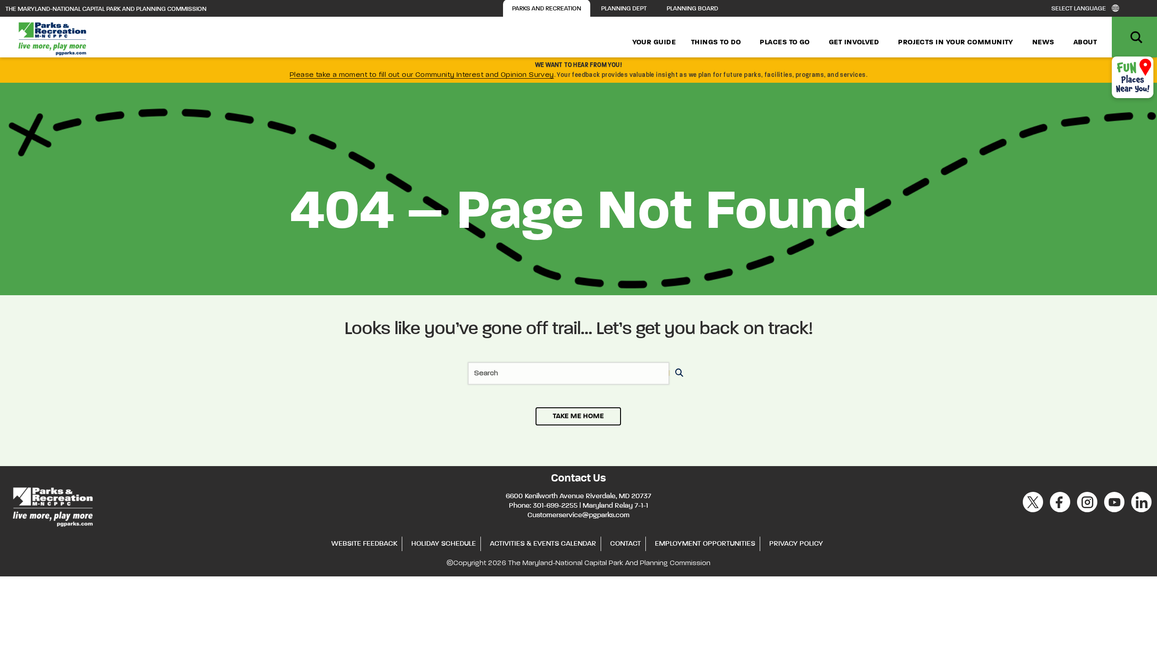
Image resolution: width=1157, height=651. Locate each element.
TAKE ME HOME (578, 416)
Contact (625, 543)
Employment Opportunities (705, 543)
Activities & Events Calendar (543, 543)
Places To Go (784, 42)
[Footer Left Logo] (52, 505)
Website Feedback (364, 543)
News (1043, 42)
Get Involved (854, 42)
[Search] (678, 373)
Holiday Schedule (443, 543)
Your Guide (654, 42)
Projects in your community (955, 42)
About (1085, 42)
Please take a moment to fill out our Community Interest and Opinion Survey (422, 75)
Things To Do (716, 42)
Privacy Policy (796, 543)
